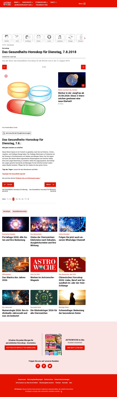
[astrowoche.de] (7, 3)
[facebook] (44, 366)
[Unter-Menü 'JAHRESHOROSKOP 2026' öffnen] (32, 4)
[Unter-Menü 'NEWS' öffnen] (19, 2)
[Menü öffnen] (84, 4)
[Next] (84, 38)
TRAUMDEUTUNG (42, 5)
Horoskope (10, 45)
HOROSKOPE (26, 2)
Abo (70, 383)
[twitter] (50, 366)
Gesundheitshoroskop (20, 211)
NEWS (16, 2)
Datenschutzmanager (62, 379)
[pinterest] (38, 366)
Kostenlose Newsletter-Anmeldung (20, 347)
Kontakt (65, 383)
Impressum (22, 379)
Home (4, 45)
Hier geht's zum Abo (75, 348)
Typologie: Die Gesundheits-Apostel (13, 174)
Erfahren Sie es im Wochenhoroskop (28, 178)
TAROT (52, 2)
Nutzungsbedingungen (35, 379)
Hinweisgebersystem (46, 383)
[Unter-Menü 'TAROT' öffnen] (56, 2)
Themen (58, 383)
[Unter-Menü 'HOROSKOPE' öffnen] (32, 2)
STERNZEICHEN (40, 2)
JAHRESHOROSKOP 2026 (23, 5)
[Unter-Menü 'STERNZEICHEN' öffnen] (47, 2)
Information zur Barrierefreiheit (27, 383)
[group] (43, 38)
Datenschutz (48, 379)
